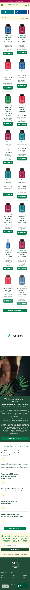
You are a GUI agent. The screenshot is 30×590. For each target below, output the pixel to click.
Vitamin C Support (8, 74)
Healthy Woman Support (22, 253)
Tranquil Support (8, 183)
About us (13, 575)
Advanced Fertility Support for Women (8, 147)
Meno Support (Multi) (22, 38)
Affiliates (23, 583)
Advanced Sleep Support (22, 145)
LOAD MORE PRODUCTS (15, 310)
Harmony (3, 579)
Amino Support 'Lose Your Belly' (8, 290)
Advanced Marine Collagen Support (22, 110)
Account (23, 581)
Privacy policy (24, 575)
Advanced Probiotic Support (8, 109)
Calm (8, 12)
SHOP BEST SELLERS (15, 438)
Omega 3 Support (8, 38)
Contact (13, 581)
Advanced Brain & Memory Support (22, 290)
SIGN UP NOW (15, 550)
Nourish (3, 583)
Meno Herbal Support (22, 183)
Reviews (13, 577)
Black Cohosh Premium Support (8, 218)
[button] (23, 5)
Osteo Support (22, 73)
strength (22, 12)
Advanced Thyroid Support (22, 218)
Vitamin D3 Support (8, 253)
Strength (3, 577)
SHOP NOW (8, 53)
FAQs (12, 579)
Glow (2, 581)
